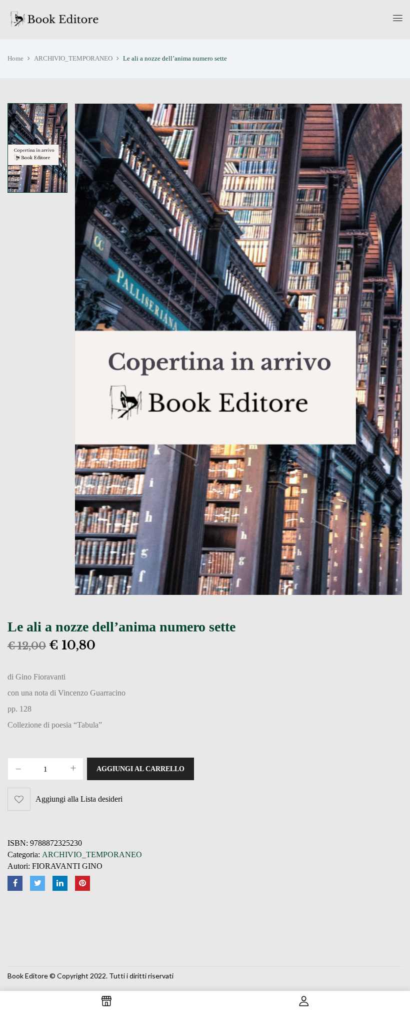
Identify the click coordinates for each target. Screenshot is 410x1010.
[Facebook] (15, 883)
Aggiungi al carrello (140, 769)
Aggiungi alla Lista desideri (79, 799)
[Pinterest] (82, 883)
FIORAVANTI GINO (67, 866)
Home (16, 58)
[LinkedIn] (60, 883)
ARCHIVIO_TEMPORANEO (73, 58)
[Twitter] (37, 883)
